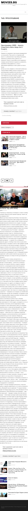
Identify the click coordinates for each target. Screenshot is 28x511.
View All (26, 186)
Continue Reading (6, 115)
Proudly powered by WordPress (7, 506)
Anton (2, 51)
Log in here (18, 111)
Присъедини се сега (10, 106)
